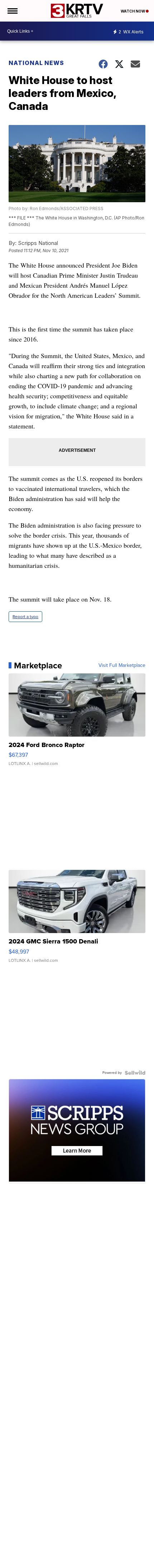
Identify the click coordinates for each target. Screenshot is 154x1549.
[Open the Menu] (12, 11)
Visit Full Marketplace (121, 665)
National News (36, 62)
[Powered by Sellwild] (135, 1072)
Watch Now (133, 11)
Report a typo (25, 616)
